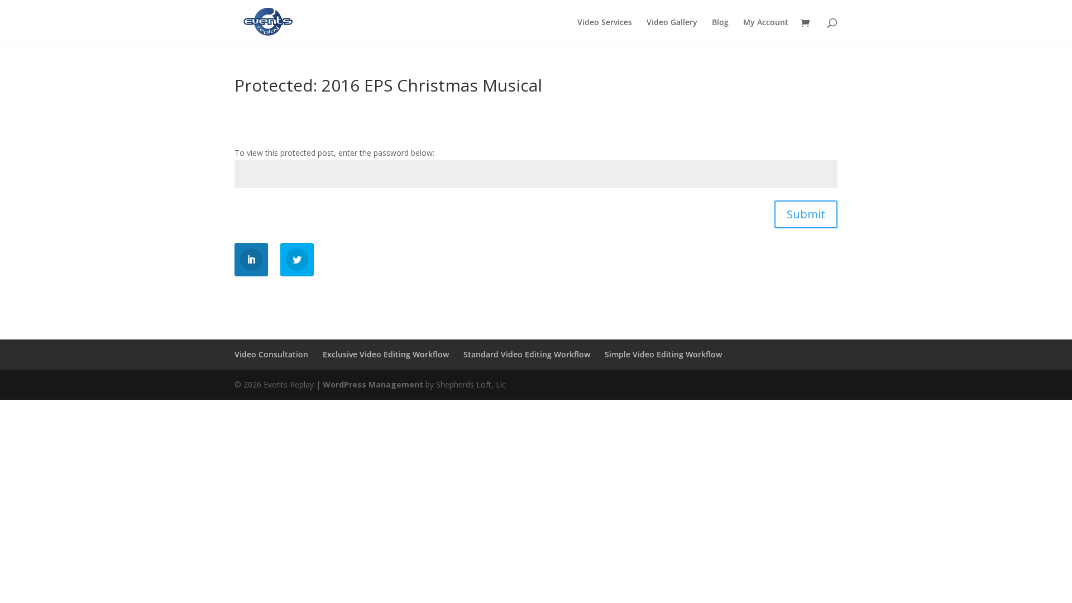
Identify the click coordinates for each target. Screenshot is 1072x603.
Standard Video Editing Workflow (526, 354)
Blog (720, 22)
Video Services (604, 22)
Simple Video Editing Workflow (663, 354)
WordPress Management (373, 384)
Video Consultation (271, 354)
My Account (765, 22)
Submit (806, 214)
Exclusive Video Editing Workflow (386, 354)
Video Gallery (672, 22)
